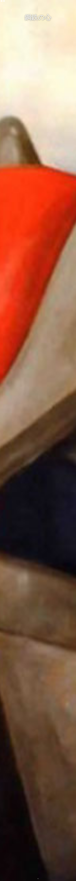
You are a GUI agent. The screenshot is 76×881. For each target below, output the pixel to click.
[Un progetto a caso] (4, 1)
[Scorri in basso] (38, 879)
